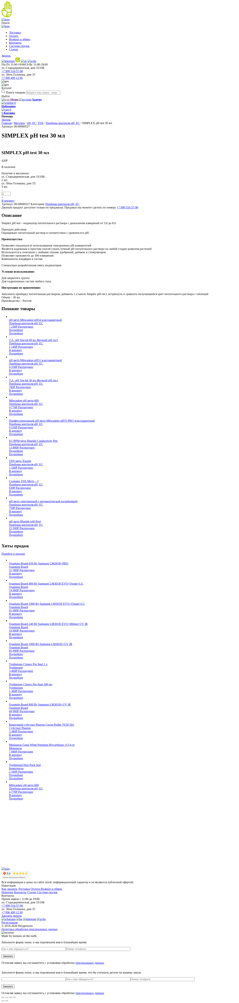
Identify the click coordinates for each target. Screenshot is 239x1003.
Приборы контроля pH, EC (63, 123)
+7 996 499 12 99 (12, 77)
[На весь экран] (10, 997)
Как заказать (9, 888)
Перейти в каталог (13, 553)
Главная (6, 123)
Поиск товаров (15, 92)
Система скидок (19, 46)
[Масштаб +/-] (14, 997)
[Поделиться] (6, 997)
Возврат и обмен (19, 39)
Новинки (7, 892)
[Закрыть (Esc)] (2, 997)
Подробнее (16, 330)
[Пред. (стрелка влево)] (2, 1000)
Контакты (15, 42)
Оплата (13, 36)
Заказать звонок (11, 915)
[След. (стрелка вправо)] (6, 1000)
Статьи (13, 49)
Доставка (15, 32)
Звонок (6, 55)
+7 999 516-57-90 (12, 71)
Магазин (19, 123)
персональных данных (89, 962)
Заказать (8, 956)
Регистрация (9, 922)
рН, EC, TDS (35, 123)
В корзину (8, 200)
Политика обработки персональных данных (29, 929)
